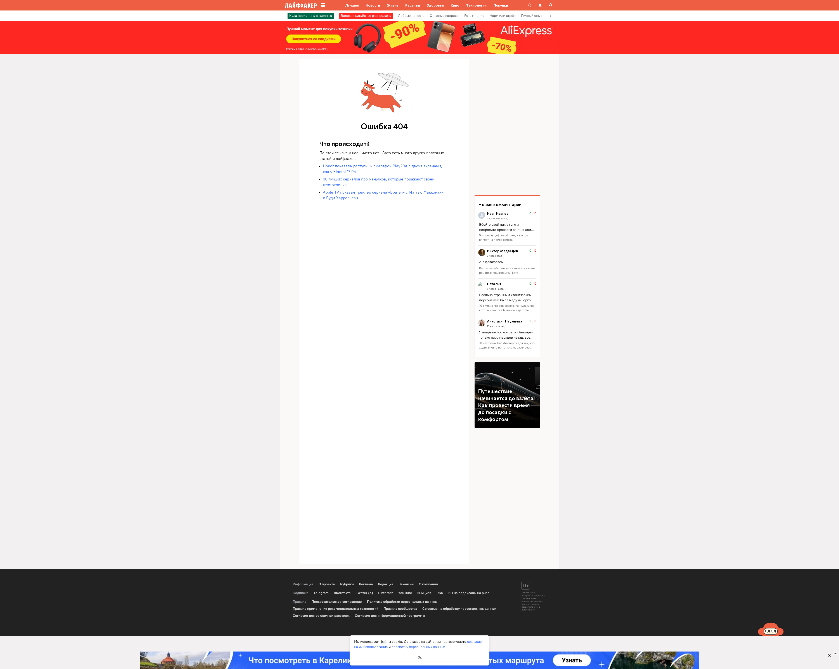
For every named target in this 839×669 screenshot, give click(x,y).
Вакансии (406, 584)
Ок (420, 657)
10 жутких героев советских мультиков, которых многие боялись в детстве (507, 308)
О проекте (327, 584)
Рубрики (347, 584)
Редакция (385, 584)
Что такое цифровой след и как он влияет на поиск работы (503, 238)
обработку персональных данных (418, 647)
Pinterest (385, 593)
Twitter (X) (364, 593)
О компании (428, 584)
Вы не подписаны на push (468, 593)
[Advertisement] (507, 124)
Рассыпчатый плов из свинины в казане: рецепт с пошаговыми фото (507, 271)
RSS (440, 593)
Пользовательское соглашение (337, 602)
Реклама (366, 584)
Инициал (424, 593)
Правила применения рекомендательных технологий (335, 609)
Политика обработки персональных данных (402, 602)
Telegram (321, 593)
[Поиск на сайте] (529, 5)
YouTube (405, 593)
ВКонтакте (342, 593)
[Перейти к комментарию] (507, 227)
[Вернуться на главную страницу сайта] (301, 5)
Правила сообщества (400, 609)
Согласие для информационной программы (390, 616)
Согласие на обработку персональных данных (459, 609)
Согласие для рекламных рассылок (321, 616)
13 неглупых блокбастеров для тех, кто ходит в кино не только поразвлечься (507, 345)
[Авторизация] (550, 5)
